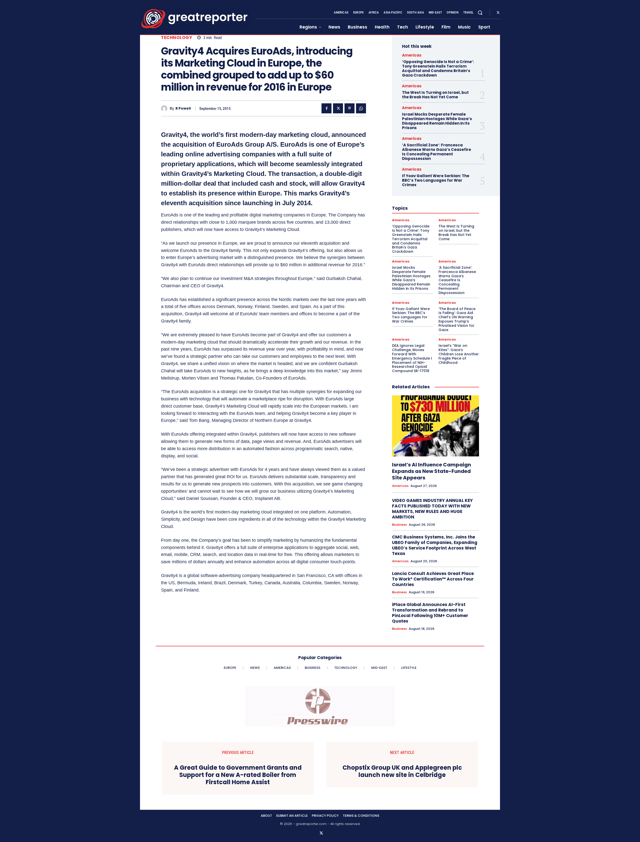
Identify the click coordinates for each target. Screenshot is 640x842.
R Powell (183, 108)
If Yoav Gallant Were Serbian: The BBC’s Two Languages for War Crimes (435, 180)
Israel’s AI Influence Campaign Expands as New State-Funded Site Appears (431, 471)
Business (399, 525)
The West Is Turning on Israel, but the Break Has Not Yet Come (435, 95)
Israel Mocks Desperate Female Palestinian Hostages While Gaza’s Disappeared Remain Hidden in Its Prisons (437, 121)
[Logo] (194, 18)
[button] (480, 13)
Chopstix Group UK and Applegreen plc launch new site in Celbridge (402, 771)
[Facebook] (327, 108)
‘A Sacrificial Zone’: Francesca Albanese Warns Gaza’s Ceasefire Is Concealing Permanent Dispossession (436, 151)
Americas (412, 55)
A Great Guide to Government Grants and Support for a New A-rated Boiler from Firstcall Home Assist (238, 775)
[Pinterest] (349, 108)
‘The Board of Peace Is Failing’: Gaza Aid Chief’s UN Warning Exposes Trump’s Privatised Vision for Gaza (457, 319)
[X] (498, 13)
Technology (176, 38)
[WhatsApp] (361, 108)
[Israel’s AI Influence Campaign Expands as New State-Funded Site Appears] (435, 425)
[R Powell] (165, 108)
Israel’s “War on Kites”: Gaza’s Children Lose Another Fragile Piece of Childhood (458, 354)
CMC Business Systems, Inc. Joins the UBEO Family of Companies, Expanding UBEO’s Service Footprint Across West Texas (434, 545)
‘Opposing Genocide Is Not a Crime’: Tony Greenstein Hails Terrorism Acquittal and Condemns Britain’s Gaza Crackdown (438, 68)
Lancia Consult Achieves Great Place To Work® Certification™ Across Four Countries (433, 579)
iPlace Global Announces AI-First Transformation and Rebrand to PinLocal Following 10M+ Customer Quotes (430, 613)
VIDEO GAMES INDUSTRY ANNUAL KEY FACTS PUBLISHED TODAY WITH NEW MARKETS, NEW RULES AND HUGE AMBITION (432, 508)
